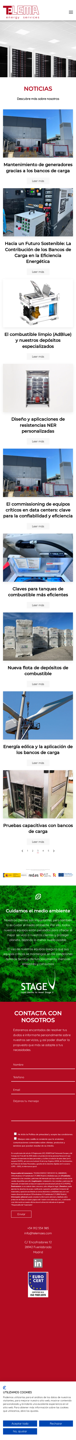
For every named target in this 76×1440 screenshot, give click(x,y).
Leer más (38, 181)
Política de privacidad (39, 1134)
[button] (71, 12)
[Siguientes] (54, 851)
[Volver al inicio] (21, 12)
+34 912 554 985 (38, 1228)
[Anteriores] (22, 851)
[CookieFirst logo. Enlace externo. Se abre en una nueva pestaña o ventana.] (4, 1388)
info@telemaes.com (38, 1233)
